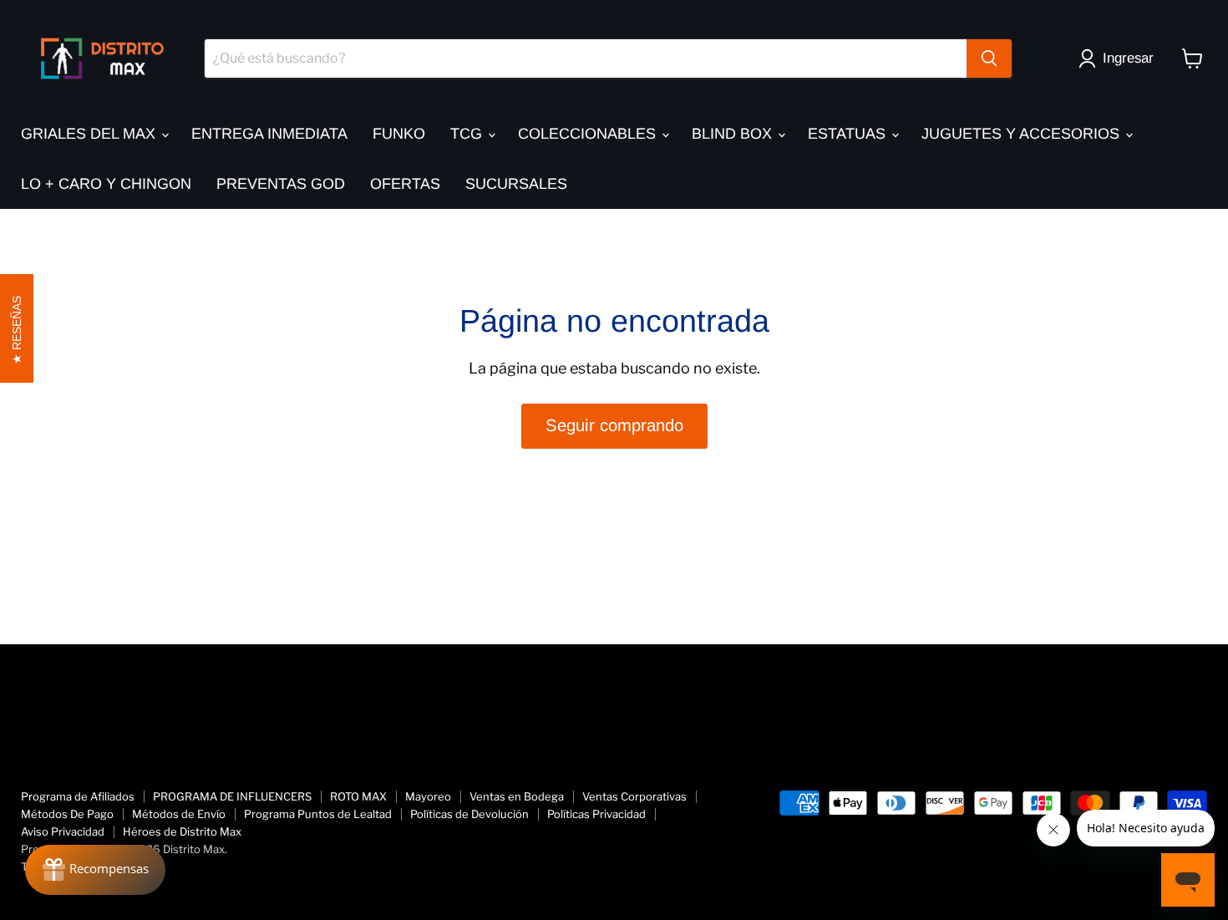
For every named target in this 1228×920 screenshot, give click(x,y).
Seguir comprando (614, 425)
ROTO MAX (358, 796)
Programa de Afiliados (77, 796)
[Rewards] (95, 870)
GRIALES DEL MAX (90, 133)
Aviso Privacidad (62, 831)
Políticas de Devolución (469, 814)
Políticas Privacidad (596, 814)
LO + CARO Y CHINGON (106, 183)
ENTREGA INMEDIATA (269, 133)
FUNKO (399, 133)
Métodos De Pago (67, 814)
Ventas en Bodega (516, 796)
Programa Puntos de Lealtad (318, 814)
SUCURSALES (516, 183)
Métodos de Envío (179, 814)
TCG (468, 133)
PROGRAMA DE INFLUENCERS (232, 796)
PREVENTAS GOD (280, 183)
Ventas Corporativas (634, 796)
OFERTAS (405, 183)
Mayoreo (428, 796)
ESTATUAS (849, 133)
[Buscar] (989, 58)
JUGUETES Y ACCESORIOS (1022, 133)
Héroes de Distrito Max (182, 831)
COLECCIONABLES (589, 133)
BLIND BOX (734, 133)
